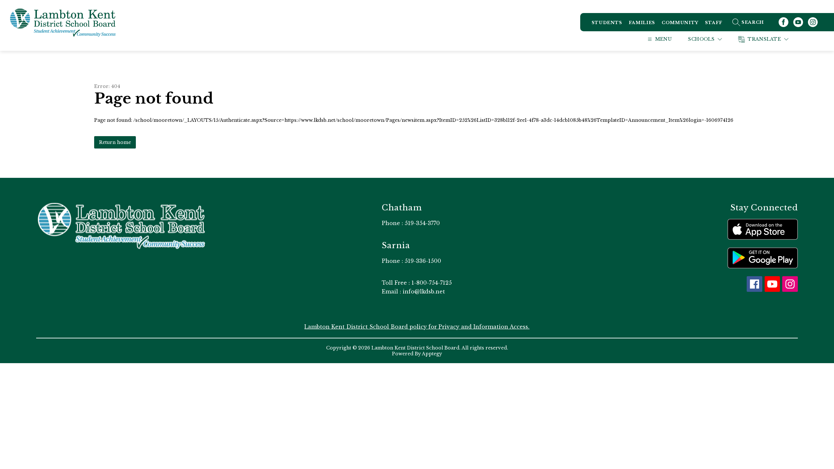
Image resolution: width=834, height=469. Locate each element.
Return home (115, 142)
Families (642, 22)
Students (607, 22)
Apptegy (432, 354)
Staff (714, 22)
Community (680, 22)
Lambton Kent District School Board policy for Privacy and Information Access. (416, 326)
